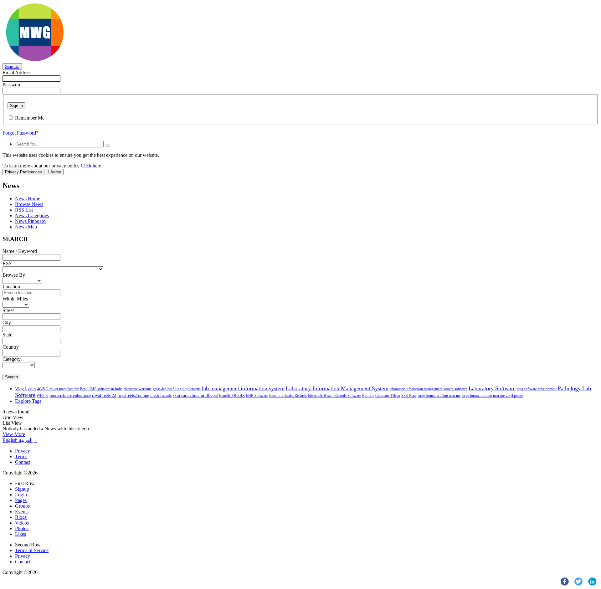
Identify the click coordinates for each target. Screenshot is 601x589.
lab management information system (243, 388)
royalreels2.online (133, 395)
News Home (27, 198)
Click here (91, 165)
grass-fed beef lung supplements (177, 389)
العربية (26, 440)
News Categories (32, 215)
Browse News (29, 204)
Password (12, 84)
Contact (22, 462)
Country (11, 347)
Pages (21, 500)
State (7, 334)
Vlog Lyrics (25, 389)
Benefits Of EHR (232, 395)
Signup (22, 489)
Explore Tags (28, 401)
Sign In (16, 105)
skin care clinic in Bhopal (195, 395)
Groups (22, 506)
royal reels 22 (104, 395)
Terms (21, 456)
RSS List (24, 210)
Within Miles (15, 298)
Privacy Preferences (23, 172)
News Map (26, 226)
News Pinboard (30, 221)
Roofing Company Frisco (381, 395)
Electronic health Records (288, 395)
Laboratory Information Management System (337, 388)
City (7, 322)
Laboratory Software (492, 388)
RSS (7, 263)
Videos (22, 522)
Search (11, 377)
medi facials (161, 395)
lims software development (537, 389)
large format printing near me (439, 395)
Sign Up (12, 66)
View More (14, 434)
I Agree (54, 172)
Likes (20, 534)
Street (8, 310)
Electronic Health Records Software (334, 395)
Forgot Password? (20, 133)
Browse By (14, 275)
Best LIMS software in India (101, 389)
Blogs (21, 517)
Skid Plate (408, 395)
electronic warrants (138, 389)
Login (21, 494)
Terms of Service (32, 550)
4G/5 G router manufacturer (58, 389)
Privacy (22, 450)
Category (12, 359)
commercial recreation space (70, 395)
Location (11, 286)
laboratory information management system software (428, 389)
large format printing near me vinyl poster (492, 395)
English (11, 440)
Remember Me (29, 117)
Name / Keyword (20, 251)
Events (21, 511)
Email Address (17, 72)
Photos (21, 528)
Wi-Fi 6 (42, 395)
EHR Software (257, 395)
